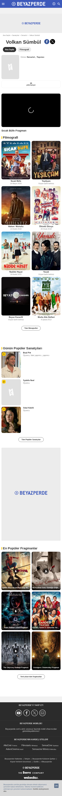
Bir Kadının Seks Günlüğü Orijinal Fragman (46, 588)
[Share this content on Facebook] (46, 41)
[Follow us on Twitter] (35, 713)
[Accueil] (28, 4)
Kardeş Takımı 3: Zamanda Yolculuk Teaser (46, 628)
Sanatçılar (15, 35)
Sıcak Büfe (16, 181)
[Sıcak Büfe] (15, 160)
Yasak (46, 272)
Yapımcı (40, 57)
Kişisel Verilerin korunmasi (20, 762)
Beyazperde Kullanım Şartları (43, 759)
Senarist (24, 35)
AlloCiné (7, 745)
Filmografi (10, 137)
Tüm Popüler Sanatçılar (31, 440)
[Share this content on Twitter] (52, 41)
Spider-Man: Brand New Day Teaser (16, 588)
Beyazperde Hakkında (13, 759)
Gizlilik (36, 762)
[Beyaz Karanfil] (15, 296)
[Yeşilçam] (46, 160)
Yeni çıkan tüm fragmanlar (31, 677)
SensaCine (47, 745)
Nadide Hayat (15, 272)
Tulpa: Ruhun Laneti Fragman (16, 628)
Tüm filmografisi (31, 328)
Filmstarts (26, 745)
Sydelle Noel (28, 380)
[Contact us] (43, 713)
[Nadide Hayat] (15, 251)
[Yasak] (46, 251)
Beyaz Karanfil (16, 317)
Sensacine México (41, 749)
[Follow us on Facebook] (27, 713)
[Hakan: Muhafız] (15, 205)
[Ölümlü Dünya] (46, 205)
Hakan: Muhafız (16, 226)
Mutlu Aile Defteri (46, 317)
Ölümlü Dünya (46, 226)
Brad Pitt (27, 353)
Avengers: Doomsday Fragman (46, 668)
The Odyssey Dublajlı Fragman (15, 668)
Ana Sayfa (6, 35)
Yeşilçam (46, 181)
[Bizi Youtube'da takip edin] (19, 713)
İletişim (27, 759)
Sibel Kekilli (28, 408)
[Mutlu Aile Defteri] (46, 296)
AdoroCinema (12, 749)
